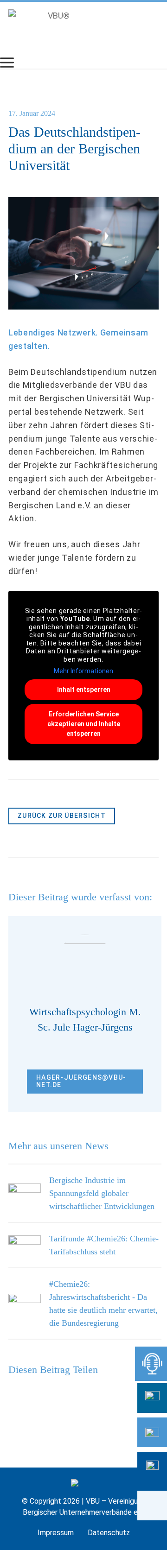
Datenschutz (109, 1532)
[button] (152, 1505)
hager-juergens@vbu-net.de (81, 1081)
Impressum (56, 1532)
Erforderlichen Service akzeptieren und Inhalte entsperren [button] (83, 723)
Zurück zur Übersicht (62, 815)
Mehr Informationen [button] (83, 671)
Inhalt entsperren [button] (83, 689)
